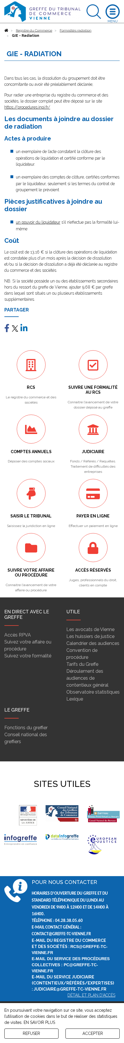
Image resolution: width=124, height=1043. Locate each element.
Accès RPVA (17, 635)
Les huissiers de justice (90, 636)
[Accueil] (6, 30)
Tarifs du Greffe (82, 664)
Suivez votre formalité (27, 656)
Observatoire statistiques (93, 692)
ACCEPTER (92, 1033)
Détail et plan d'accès (91, 995)
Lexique (74, 699)
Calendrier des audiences (92, 643)
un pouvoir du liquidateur (38, 222)
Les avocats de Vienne (90, 629)
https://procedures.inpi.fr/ (27, 107)
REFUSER (31, 1033)
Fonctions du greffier (26, 727)
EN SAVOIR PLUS (39, 1022)
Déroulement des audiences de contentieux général (87, 678)
